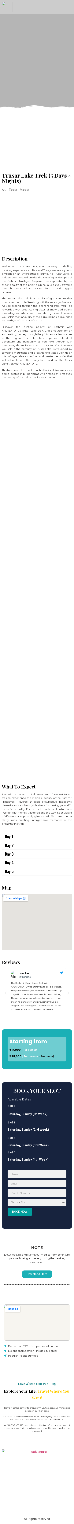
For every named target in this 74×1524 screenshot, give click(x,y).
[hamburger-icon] (68, 7)
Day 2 (9, 845)
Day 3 (9, 854)
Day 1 (9, 836)
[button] (37, 836)
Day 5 (9, 871)
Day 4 (9, 862)
